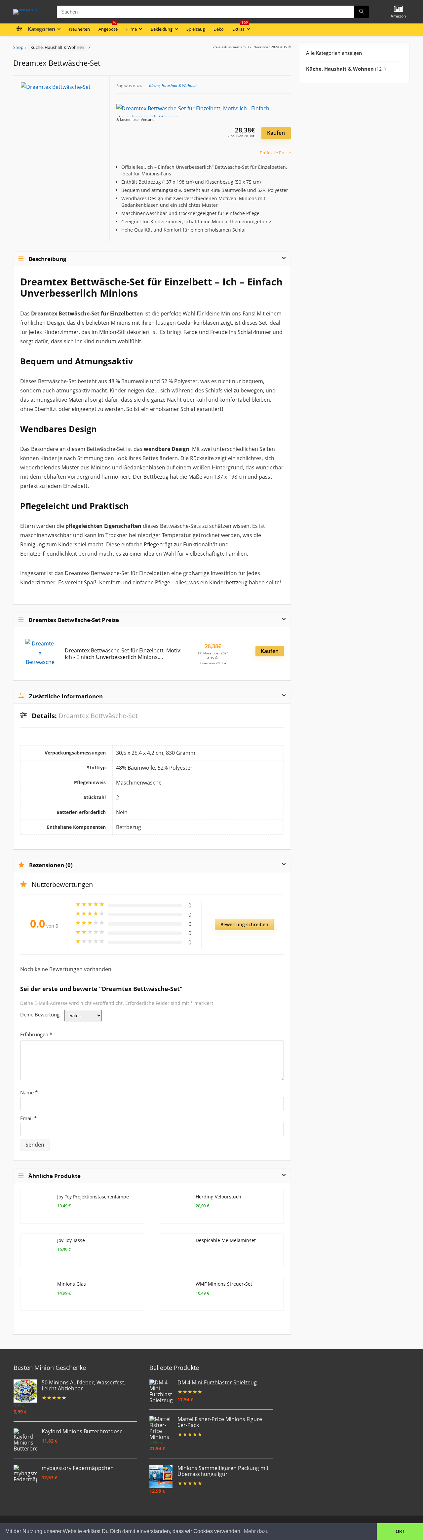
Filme (131, 29)
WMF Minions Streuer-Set (224, 1284)
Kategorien (41, 29)
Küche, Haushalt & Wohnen (57, 47)
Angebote (108, 27)
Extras (240, 27)
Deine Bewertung (39, 1014)
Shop (18, 47)
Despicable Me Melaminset (226, 1240)
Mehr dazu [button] (256, 1531)
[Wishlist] (398, 9)
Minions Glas (71, 1284)
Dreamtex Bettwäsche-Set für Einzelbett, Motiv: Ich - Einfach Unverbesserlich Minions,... (123, 653)
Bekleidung (162, 29)
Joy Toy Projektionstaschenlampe (93, 1196)
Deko (218, 29)
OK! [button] (400, 1531)
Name (29, 1092)
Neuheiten (79, 29)
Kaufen (276, 132)
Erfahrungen (36, 1034)
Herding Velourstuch (218, 1196)
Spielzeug (195, 29)
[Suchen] (361, 12)
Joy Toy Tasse (71, 1240)
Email (28, 1118)
